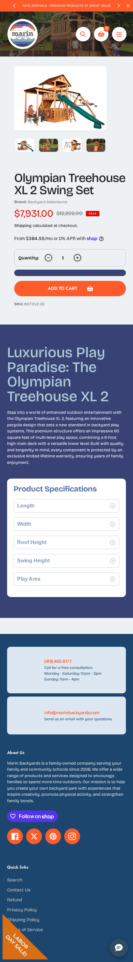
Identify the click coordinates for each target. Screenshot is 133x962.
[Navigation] (119, 34)
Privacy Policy (22, 910)
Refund (14, 900)
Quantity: (28, 258)
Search (14, 880)
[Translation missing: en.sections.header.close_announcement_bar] (128, 6)
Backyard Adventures (47, 202)
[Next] (118, 6)
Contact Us (18, 890)
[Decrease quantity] (48, 258)
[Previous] (14, 6)
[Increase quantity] (77, 258)
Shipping (23, 225)
